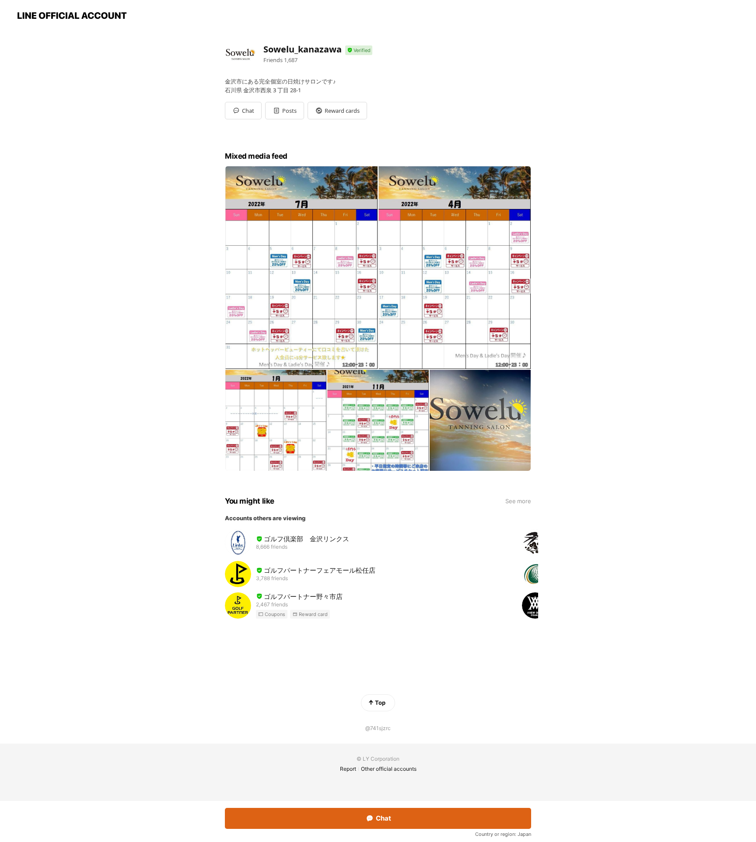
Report (348, 768)
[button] (284, 110)
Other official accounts (388, 768)
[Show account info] (358, 50)
